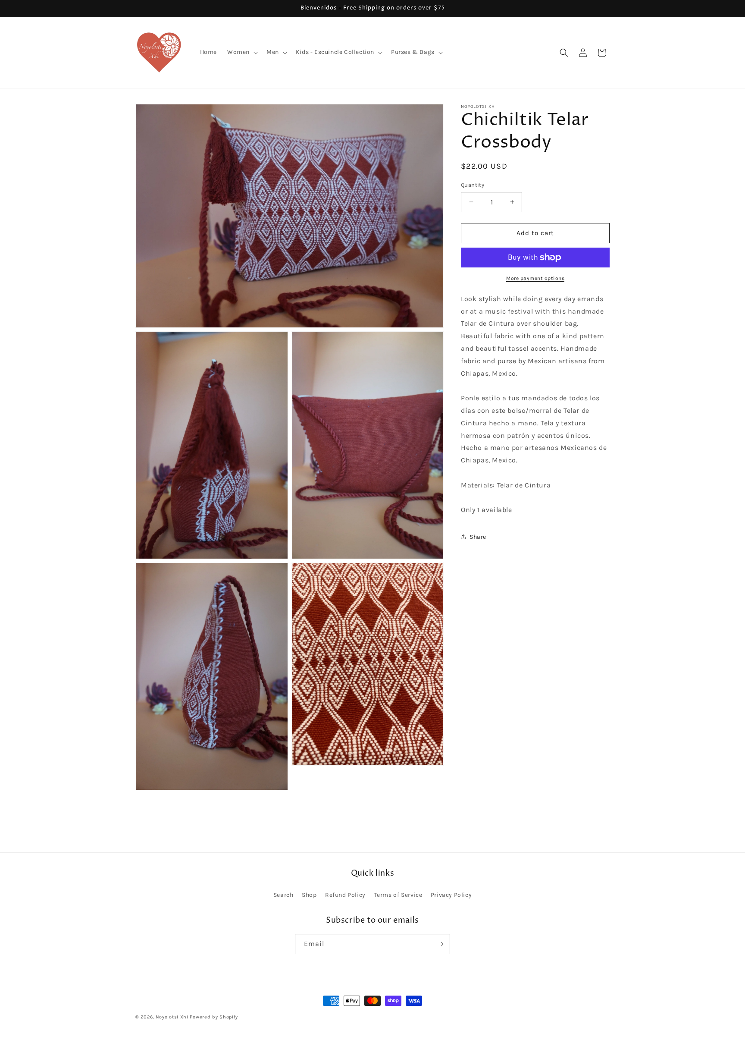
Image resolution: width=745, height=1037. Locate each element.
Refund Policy (345, 895)
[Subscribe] (440, 944)
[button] (241, 52)
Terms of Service (398, 895)
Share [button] (478, 536)
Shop (309, 895)
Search (283, 895)
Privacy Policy (451, 895)
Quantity (472, 185)
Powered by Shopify (214, 1017)
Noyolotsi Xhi (173, 1017)
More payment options (535, 278)
